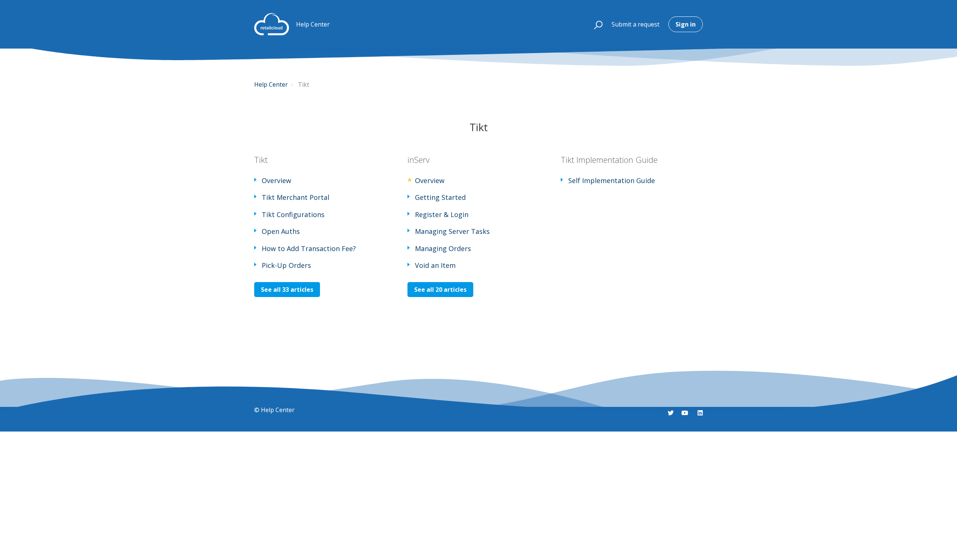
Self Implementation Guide (611, 180)
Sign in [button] (686, 24)
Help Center (271, 84)
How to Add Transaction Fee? (309, 248)
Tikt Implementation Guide (609, 159)
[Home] (271, 24)
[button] (595, 24)
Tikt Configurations (293, 214)
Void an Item (435, 265)
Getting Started (440, 197)
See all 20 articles (440, 289)
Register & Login (441, 214)
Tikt (261, 159)
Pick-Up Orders (286, 265)
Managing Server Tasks (452, 231)
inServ (418, 159)
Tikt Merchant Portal (295, 197)
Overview (276, 180)
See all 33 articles (287, 289)
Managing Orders (443, 248)
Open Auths (281, 231)
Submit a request (635, 24)
